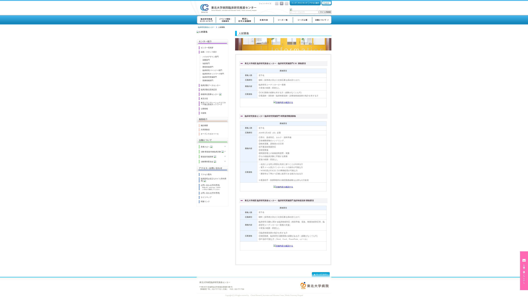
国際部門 (206, 60)
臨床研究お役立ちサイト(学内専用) (213, 180)
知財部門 (206, 63)
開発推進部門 (208, 67)
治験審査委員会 (207, 162)
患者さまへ (205, 147)
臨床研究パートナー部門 (212, 70)
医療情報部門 (208, 81)
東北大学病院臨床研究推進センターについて (206, 19)
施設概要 (204, 126)
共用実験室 (205, 130)
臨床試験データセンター (210, 85)
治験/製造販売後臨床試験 (211, 152)
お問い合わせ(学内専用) (210, 185)
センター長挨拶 (207, 48)
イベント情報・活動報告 (225, 19)
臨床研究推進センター (206, 27)
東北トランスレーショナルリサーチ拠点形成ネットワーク (213, 103)
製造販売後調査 (207, 157)
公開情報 (204, 109)
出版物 (203, 113)
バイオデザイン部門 (211, 57)
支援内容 (264, 19)
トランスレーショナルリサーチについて (244, 19)
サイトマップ (302, 3)
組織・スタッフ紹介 (209, 52)
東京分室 (204, 99)
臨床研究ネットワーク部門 (213, 74)
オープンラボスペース (210, 134)
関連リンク (205, 202)
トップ (293, 3)
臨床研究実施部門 (210, 77)
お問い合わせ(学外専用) (210, 193)
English (326, 3)
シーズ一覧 (283, 19)
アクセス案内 (314, 3)
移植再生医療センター (210, 94)
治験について (321, 19)
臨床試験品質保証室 (209, 90)
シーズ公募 (302, 19)
